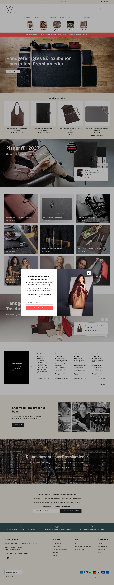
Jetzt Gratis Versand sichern (39, 308)
